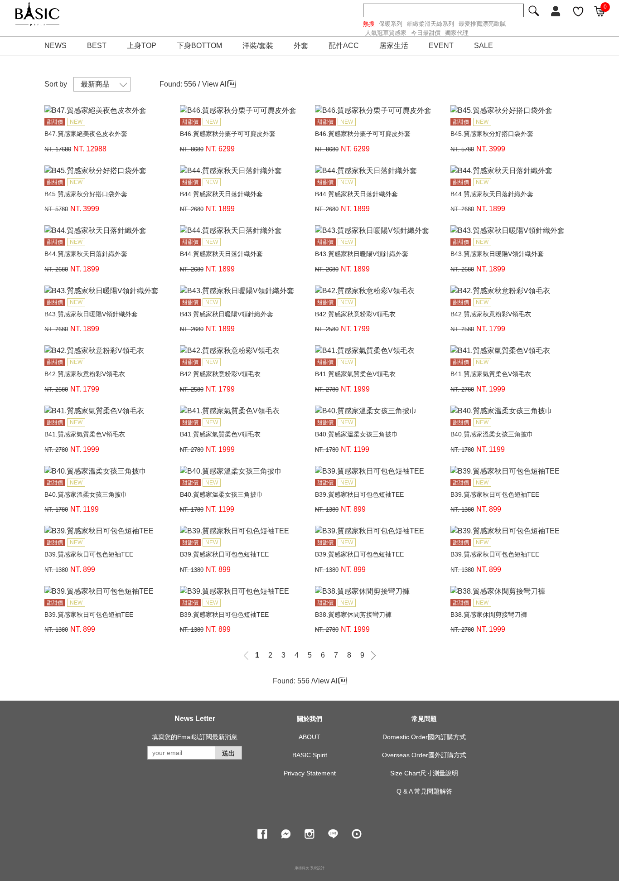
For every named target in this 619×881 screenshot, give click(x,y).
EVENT (441, 45)
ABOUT (309, 737)
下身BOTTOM (199, 45)
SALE (483, 45)
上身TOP (141, 45)
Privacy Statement (310, 773)
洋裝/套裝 (257, 45)
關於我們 (309, 718)
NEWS (55, 45)
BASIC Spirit (309, 755)
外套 (301, 45)
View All (215, 84)
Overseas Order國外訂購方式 (424, 755)
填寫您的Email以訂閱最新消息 (194, 737)
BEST (96, 45)
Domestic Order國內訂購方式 (424, 737)
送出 (228, 753)
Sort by (55, 84)
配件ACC (344, 45)
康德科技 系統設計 (309, 868)
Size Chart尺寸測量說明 (424, 773)
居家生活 (393, 45)
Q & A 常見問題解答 (424, 791)
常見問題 (424, 718)
